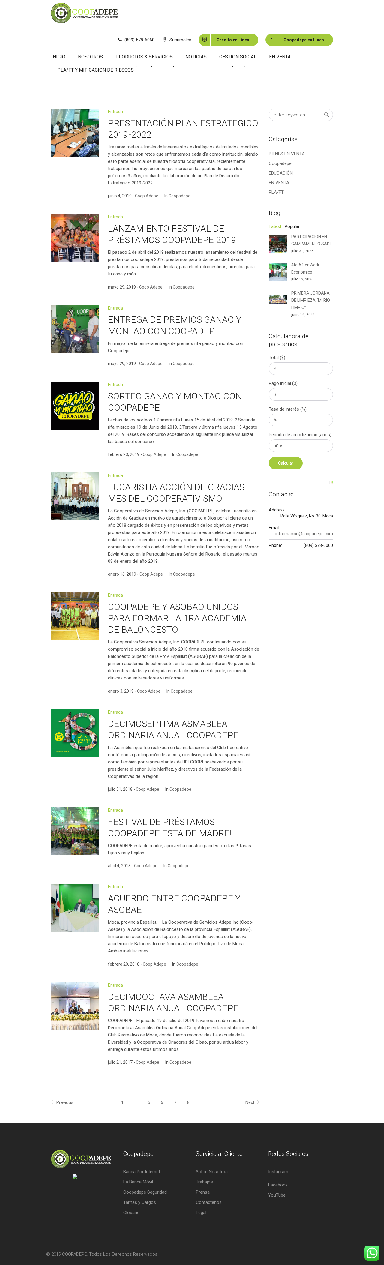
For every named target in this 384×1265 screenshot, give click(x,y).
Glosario (131, 1212)
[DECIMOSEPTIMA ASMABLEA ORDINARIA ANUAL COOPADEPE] (75, 733)
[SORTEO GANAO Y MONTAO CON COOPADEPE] (75, 406)
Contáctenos (209, 1202)
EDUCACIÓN (281, 173)
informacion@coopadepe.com (304, 533)
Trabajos (204, 1182)
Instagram (278, 1171)
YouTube (277, 1195)
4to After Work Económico (305, 268)
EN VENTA (279, 182)
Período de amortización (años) (300, 434)
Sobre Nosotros (212, 1171)
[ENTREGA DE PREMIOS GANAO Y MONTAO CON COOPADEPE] (75, 329)
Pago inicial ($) (283, 383)
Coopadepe (179, 195)
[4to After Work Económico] (278, 271)
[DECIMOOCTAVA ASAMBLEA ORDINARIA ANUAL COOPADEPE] (75, 1006)
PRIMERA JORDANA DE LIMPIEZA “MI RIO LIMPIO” (310, 300)
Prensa (203, 1192)
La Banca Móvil (138, 1182)
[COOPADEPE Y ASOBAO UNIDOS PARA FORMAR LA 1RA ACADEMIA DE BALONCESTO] (75, 616)
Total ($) (277, 357)
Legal (201, 1212)
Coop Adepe (146, 195)
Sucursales (180, 40)
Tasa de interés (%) (288, 409)
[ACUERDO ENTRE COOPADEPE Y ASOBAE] (75, 908)
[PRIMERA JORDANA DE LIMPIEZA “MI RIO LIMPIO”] (278, 299)
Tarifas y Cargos (139, 1202)
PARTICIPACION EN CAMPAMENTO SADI (311, 240)
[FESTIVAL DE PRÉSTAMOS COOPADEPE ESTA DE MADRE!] (75, 831)
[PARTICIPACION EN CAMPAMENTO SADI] (278, 243)
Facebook (278, 1185)
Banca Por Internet (141, 1171)
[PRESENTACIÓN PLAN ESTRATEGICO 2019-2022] (75, 133)
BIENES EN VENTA (287, 154)
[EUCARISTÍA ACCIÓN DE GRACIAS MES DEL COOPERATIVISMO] (75, 496)
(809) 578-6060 (139, 40)
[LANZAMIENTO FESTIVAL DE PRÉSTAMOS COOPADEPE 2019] (75, 238)
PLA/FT (276, 192)
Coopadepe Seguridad (145, 1192)
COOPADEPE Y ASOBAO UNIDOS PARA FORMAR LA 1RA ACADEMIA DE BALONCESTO (177, 618)
